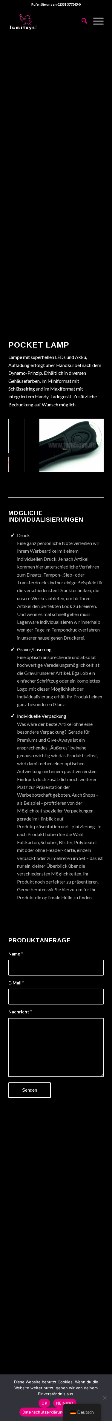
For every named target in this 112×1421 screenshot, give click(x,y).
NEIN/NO (64, 1403)
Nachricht (20, 1011)
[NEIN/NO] (105, 1398)
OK (44, 1403)
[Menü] (95, 21)
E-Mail (16, 982)
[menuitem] (81, 21)
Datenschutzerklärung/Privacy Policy (57, 1412)
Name (15, 953)
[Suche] (81, 21)
